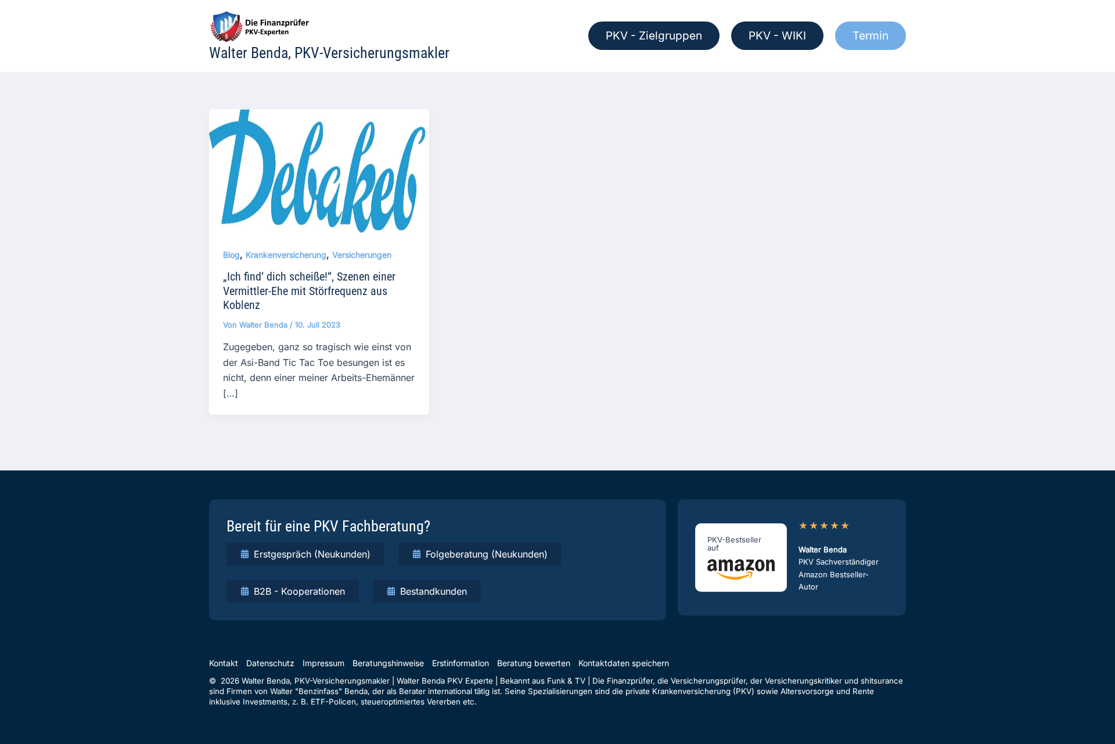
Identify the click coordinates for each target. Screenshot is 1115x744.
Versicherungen (361, 255)
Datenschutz (270, 663)
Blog (231, 255)
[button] (654, 35)
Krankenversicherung (286, 255)
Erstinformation (460, 663)
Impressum (323, 663)
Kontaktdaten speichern (623, 663)
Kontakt (223, 663)
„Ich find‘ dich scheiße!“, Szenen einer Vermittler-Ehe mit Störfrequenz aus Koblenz (309, 290)
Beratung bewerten (533, 663)
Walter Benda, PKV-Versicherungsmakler (329, 53)
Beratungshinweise (388, 663)
